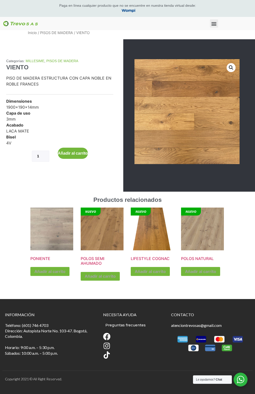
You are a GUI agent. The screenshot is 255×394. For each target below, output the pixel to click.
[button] (214, 23)
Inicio (32, 33)
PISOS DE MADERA (56, 33)
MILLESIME (35, 61)
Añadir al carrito (73, 153)
